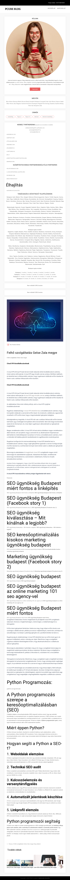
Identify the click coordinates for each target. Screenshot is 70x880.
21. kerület (38, 278)
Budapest (37, 101)
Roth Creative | (40, 878)
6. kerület (52, 272)
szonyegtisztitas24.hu (35, 130)
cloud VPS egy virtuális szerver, (35, 395)
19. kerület (25, 278)
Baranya (15, 101)
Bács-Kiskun (9, 101)
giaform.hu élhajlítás (13, 190)
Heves (11, 103)
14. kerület (28, 276)
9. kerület (33, 274)
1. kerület (23, 272)
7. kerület (22, 274)
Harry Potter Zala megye (13, 867)
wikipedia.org (11, 161)
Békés (20, 101)
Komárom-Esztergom (32, 103)
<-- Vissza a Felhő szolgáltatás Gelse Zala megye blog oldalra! (24, 844)
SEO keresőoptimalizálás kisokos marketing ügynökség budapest (24, 549)
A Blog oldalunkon (15, 84)
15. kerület (34, 276)
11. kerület (46, 274)
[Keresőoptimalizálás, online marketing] (12, 11)
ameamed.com (11, 144)
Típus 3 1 (27, 116)
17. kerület (47, 276)
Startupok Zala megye (27, 867)
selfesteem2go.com (12, 168)
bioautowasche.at (12, 178)
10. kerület (40, 274)
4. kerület (40, 272)
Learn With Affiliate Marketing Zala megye (45, 867)
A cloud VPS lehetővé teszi (32, 411)
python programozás (14, 689)
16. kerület (41, 276)
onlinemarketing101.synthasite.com (35, 128)
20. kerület (31, 278)
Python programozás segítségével (17, 801)
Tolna (29, 105)
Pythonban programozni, (33, 829)
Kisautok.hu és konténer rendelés (44, 124)
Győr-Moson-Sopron (54, 101)
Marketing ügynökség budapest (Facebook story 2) (21, 571)
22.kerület (44, 278)
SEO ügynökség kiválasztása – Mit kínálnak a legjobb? (22, 527)
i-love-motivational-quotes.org (16, 172)
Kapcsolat (61, 8)
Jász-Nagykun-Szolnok (19, 103)
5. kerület (46, 272)
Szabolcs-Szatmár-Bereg (56, 103)
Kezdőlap (51, 8)
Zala (40, 105)
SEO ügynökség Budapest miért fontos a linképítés (21, 492)
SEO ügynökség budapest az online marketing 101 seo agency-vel (25, 600)
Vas (32, 105)
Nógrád (40, 103)
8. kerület (28, 274)
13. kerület (22, 276)
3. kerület (34, 272)
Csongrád (43, 101)
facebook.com (11, 175)
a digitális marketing (31, 82)
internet (36, 116)
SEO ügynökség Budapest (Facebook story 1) (19, 507)
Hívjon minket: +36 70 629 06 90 (56, 2)
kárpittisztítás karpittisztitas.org (17, 158)
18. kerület (54, 276)
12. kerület (53, 274)
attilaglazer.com (12, 141)
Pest (43, 103)
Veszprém (36, 105)
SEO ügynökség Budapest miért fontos (17, 617)
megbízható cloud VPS (33, 452)
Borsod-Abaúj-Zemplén (28, 101)
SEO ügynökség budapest (14, 581)
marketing (10, 116)
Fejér (47, 101)
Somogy (47, 103)
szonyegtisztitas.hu (35, 132)
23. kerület (50, 278)
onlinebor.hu (11, 148)
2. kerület (29, 272)
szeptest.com (11, 137)
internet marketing (47, 116)
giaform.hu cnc (11, 134)
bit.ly (8, 154)
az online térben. (19, 82)
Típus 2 (19, 116)
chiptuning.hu (11, 151)
